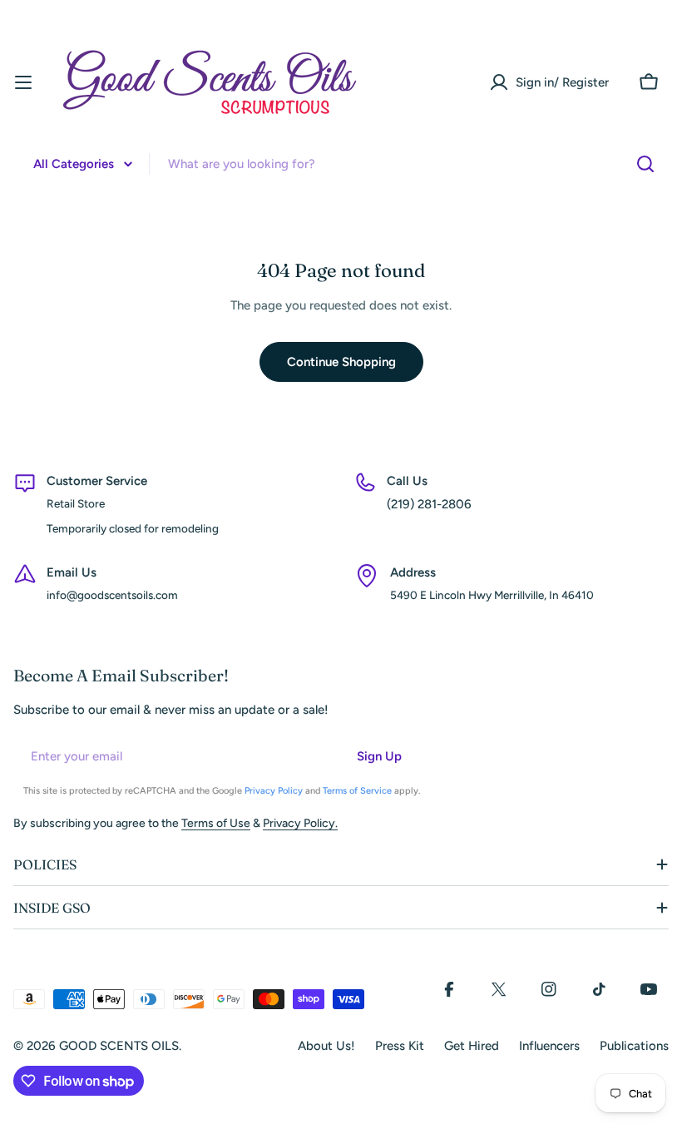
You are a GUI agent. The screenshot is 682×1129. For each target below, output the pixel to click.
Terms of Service (357, 790)
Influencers (549, 1045)
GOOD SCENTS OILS (119, 1045)
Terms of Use (215, 823)
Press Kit (399, 1045)
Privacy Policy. (300, 823)
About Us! (326, 1045)
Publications (634, 1045)
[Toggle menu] (23, 82)
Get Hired (471, 1045)
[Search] (645, 164)
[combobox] (341, 164)
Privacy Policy (274, 790)
